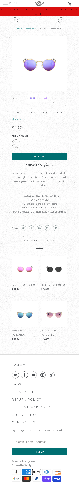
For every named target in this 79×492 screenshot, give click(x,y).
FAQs (16, 384)
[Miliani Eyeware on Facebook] (25, 374)
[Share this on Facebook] (31, 228)
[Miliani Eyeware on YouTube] (34, 374)
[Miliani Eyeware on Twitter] (16, 374)
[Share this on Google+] (47, 228)
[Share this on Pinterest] (39, 228)
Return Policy (26, 400)
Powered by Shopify (21, 465)
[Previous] (15, 20)
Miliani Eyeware (20, 119)
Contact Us (23, 422)
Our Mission (24, 415)
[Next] (61, 20)
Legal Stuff (24, 392)
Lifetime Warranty (31, 407)
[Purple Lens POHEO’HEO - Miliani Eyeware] (39, 63)
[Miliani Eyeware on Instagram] (43, 374)
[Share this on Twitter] (23, 228)
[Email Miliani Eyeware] (52, 374)
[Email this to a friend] (55, 228)
